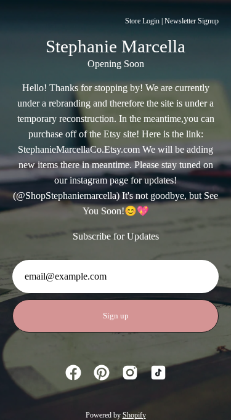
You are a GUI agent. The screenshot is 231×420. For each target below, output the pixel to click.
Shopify (134, 415)
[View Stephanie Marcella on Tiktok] (158, 372)
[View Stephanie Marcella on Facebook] (73, 372)
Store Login (142, 21)
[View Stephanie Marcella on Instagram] (130, 372)
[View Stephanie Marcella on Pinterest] (101, 372)
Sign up (116, 316)
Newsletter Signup (191, 21)
